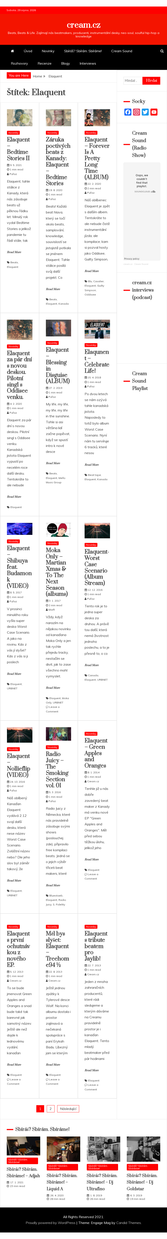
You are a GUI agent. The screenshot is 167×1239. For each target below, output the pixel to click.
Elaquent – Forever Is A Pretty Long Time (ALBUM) (97, 158)
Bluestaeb (56, 895)
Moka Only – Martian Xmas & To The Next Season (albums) (57, 572)
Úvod (28, 51)
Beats (14, 262)
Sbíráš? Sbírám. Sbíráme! (83, 51)
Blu (90, 281)
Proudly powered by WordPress (51, 1223)
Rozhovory (19, 63)
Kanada (63, 303)
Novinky (48, 51)
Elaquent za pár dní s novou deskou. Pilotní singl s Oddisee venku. (19, 375)
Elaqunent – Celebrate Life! (97, 361)
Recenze (45, 63)
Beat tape (94, 475)
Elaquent (12, 267)
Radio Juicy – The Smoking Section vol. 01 (57, 770)
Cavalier (98, 281)
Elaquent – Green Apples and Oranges (96, 753)
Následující (68, 1108)
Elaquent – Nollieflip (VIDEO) (18, 766)
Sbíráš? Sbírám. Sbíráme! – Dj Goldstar (142, 1182)
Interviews (88, 63)
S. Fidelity (59, 904)
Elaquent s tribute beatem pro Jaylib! (96, 946)
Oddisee (90, 294)
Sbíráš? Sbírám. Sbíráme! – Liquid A (62, 1182)
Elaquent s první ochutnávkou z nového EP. (18, 949)
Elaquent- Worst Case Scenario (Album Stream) (97, 567)
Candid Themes (128, 1223)
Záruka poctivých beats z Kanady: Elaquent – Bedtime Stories (58, 161)
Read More (14, 252)
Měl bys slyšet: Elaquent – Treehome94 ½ (57, 949)
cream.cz (83, 25)
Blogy (65, 63)
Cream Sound (121, 51)
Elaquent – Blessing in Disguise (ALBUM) (58, 365)
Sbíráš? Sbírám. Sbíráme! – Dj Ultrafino (102, 1182)
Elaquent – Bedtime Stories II (18, 149)
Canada (93, 675)
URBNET (12, 688)
